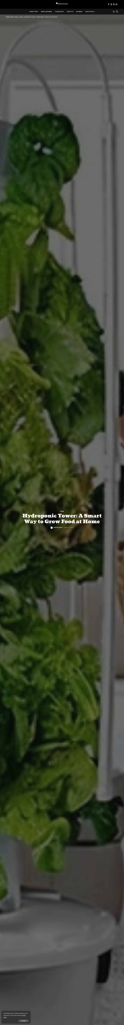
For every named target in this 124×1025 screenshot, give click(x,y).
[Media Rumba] (62, 4)
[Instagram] (117, 4)
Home (62, 511)
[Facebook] (109, 4)
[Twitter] (111, 4)
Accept (23, 1021)
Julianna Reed (58, 527)
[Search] (117, 12)
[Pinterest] (114, 4)
